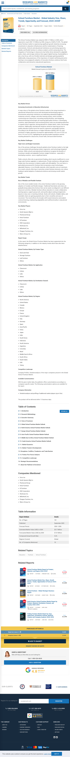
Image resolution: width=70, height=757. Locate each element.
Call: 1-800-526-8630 (35, 658)
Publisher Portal (59, 727)
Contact (39, 724)
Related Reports (6, 51)
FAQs (38, 727)
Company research (25, 727)
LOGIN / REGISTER (41, 729)
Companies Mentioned (8, 46)
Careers (4, 727)
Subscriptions (24, 732)
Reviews (4, 729)
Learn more (47, 754)
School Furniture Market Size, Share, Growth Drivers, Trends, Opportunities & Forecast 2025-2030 (42, 581)
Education (22, 555)
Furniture (30, 555)
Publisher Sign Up (60, 724)
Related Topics (6, 48)
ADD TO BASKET (35, 641)
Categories (23, 724)
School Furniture (41, 555)
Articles (57, 732)
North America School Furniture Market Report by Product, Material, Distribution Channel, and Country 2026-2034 (42, 603)
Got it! (56, 754)
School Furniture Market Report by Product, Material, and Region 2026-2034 (40, 570)
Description (5, 40)
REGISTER (58, 701)
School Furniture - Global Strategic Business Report (40, 591)
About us (4, 724)
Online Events (59, 729)
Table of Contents (7, 43)
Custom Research (25, 729)
